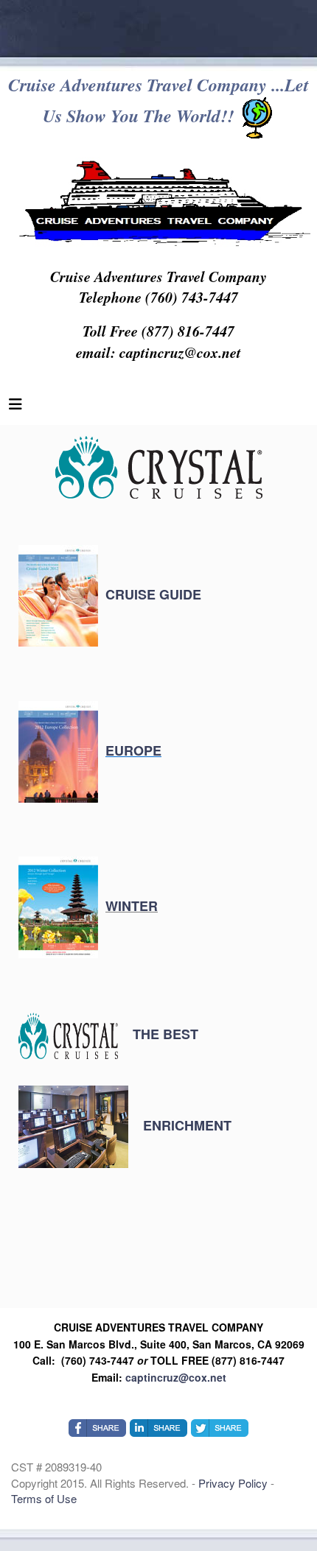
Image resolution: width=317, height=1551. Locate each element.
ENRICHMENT (183, 1125)
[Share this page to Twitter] (219, 1428)
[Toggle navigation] (15, 407)
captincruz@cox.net (175, 1377)
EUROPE (133, 750)
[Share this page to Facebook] (97, 1428)
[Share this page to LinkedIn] (158, 1428)
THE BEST (161, 1034)
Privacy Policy (234, 1483)
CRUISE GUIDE (153, 594)
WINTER (131, 905)
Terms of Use (44, 1498)
